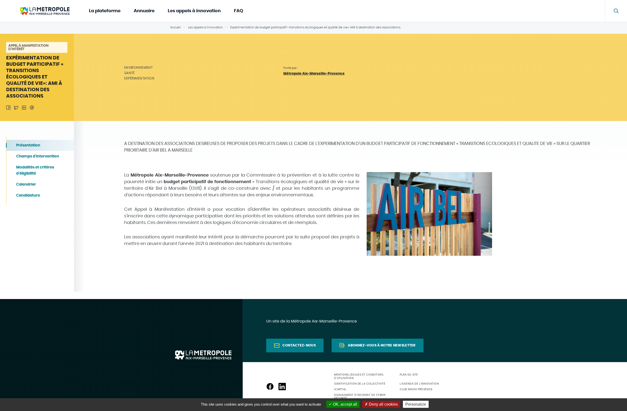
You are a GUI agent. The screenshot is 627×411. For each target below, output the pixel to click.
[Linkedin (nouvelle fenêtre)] (282, 386)
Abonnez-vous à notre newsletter (381, 345)
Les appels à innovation (194, 11)
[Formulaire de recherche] (616, 11)
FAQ (238, 11)
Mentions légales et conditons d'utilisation (358, 376)
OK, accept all (344, 404)
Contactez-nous (299, 345)
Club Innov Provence (416, 389)
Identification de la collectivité (359, 383)
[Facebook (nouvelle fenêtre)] (270, 386)
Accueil (175, 27)
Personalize (415, 404)
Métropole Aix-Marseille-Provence (314, 73)
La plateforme (105, 11)
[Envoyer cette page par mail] (32, 107)
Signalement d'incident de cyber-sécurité (360, 397)
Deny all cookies (383, 404)
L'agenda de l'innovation (419, 383)
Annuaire (144, 11)
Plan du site (409, 374)
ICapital (340, 389)
